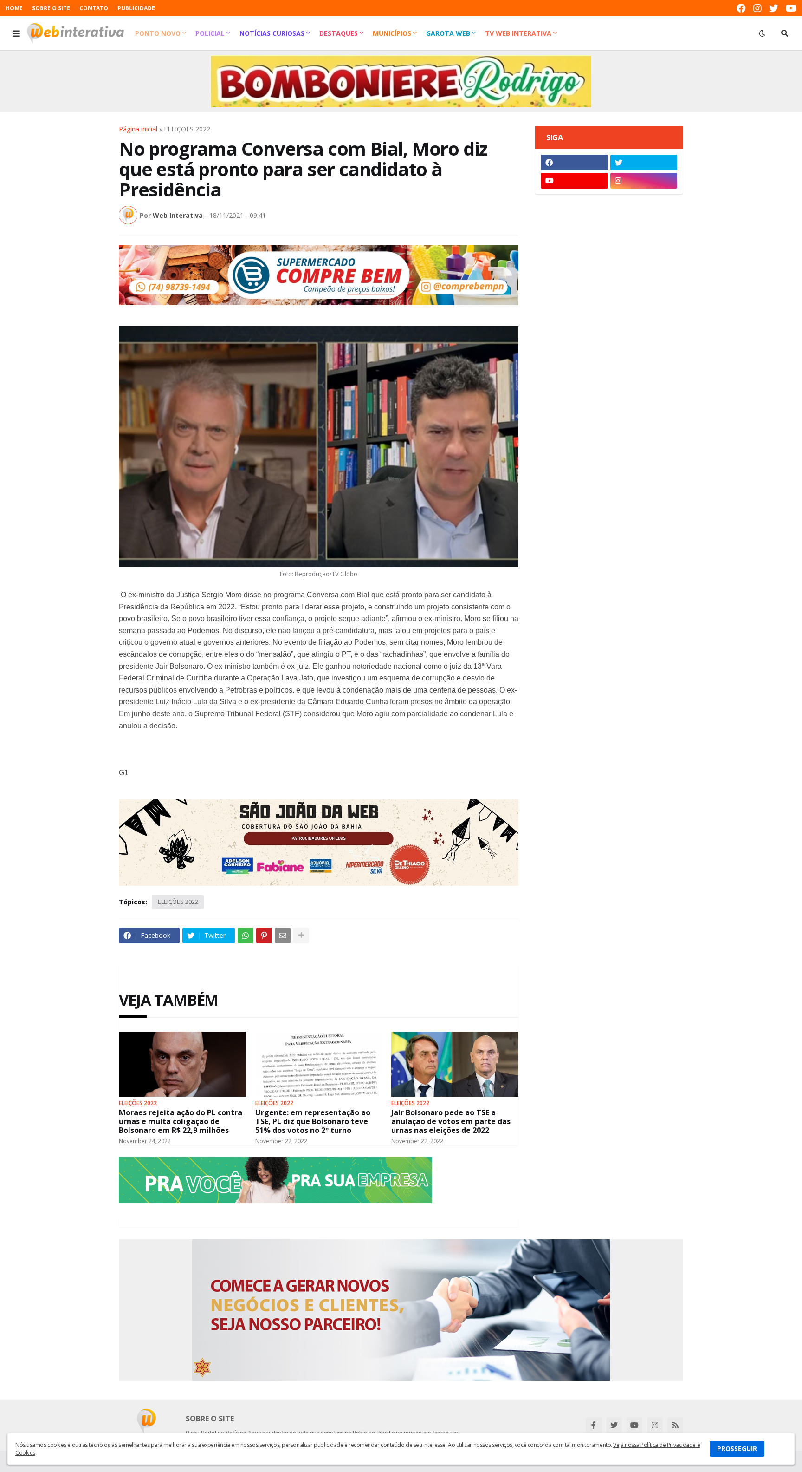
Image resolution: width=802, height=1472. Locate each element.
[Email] (283, 935)
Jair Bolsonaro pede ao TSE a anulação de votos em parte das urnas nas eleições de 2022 (451, 1121)
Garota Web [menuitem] (448, 33)
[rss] (675, 1425)
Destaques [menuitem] (338, 33)
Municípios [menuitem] (392, 33)
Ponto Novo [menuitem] (158, 33)
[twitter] (773, 8)
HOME (14, 8)
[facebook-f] (594, 1425)
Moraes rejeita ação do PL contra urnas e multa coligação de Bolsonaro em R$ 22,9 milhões (180, 1121)
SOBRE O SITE (51, 8)
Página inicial (138, 129)
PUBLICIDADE (136, 8)
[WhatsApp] (245, 935)
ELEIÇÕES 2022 (187, 129)
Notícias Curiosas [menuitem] (271, 33)
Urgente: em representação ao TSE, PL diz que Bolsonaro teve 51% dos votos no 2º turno (312, 1121)
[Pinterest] (264, 935)
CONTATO (93, 8)
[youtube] (791, 8)
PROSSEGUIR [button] (737, 1448)
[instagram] (757, 8)
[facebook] (741, 8)
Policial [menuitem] (210, 33)
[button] (16, 33)
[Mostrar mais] (301, 935)
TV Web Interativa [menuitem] (518, 33)
